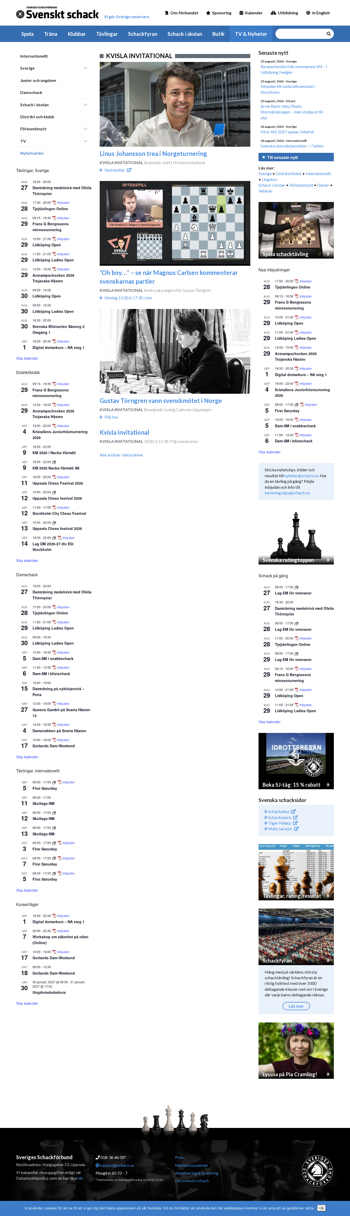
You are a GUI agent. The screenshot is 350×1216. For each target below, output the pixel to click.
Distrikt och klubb (37, 116)
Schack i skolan (185, 34)
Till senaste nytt (282, 157)
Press (180, 1157)
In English (321, 12)
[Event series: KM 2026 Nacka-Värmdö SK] (54, 462)
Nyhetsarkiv (32, 153)
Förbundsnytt (33, 128)
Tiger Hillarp (279, 822)
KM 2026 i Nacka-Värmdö (54, 452)
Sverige (27, 68)
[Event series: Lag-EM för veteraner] (296, 587)
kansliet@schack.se (117, 1165)
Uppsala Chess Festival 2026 (58, 483)
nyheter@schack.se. (301, 475)
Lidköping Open (47, 244)
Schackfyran (142, 34)
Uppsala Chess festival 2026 (57, 498)
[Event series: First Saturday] (54, 782)
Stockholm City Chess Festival (59, 513)
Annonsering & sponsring (197, 1172)
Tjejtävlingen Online (50, 208)
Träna (50, 34)
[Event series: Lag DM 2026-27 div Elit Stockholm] (54, 537)
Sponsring (221, 12)
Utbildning (288, 12)
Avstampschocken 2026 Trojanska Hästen (53, 278)
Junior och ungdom (38, 80)
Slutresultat (115, 169)
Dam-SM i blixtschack (51, 673)
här (80, 1178)
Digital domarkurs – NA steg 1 (59, 347)
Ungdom (269, 179)
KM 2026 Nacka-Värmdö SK (56, 468)
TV (23, 140)
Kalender (254, 12)
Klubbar (77, 34)
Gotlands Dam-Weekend (54, 745)
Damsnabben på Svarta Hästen (59, 730)
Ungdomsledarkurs (49, 992)
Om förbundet (184, 12)
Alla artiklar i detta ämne (121, 454)
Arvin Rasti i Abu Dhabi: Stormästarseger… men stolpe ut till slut (292, 112)
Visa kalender (27, 358)
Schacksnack (279, 817)
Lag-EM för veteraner (293, 592)
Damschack (31, 92)
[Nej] (343, 1208)
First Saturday (45, 788)
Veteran (265, 190)
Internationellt (34, 56)
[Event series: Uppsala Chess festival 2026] (54, 492)
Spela (27, 34)
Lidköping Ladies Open (53, 259)
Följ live (111, 416)
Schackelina (278, 811)
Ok (321, 1208)
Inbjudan (63, 202)
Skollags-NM (44, 803)
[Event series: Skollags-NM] (54, 812)
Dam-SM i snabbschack (53, 658)
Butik (218, 34)
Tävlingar (107, 34)
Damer (323, 185)
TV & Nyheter (251, 34)
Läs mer (296, 1006)
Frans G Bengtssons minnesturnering (51, 392)
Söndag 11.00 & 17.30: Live (128, 297)
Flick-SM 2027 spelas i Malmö (287, 131)
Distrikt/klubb (289, 173)
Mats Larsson (279, 828)
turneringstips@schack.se (287, 492)
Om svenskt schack (192, 1180)
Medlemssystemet (191, 1165)
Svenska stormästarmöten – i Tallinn (292, 145)
